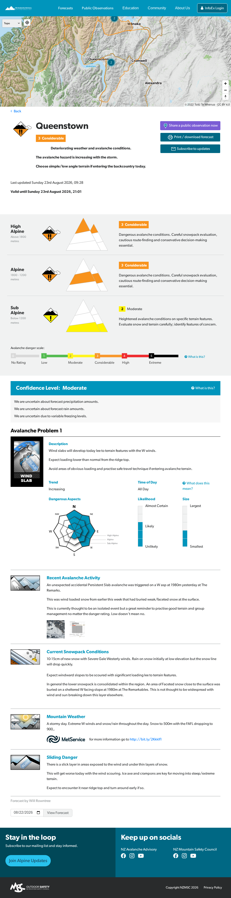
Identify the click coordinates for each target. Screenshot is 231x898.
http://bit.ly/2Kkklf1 (146, 739)
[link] (190, 148)
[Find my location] (27, 22)
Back (17, 111)
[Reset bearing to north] (225, 96)
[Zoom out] (225, 90)
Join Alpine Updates (28, 860)
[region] (115, 61)
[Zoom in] (225, 83)
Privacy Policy (213, 887)
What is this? (196, 356)
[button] (190, 125)
